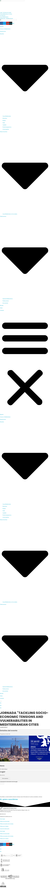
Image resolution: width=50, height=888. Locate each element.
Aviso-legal (2, 818)
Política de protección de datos (6, 823)
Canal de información (4, 828)
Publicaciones (6, 300)
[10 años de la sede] (25, 6)
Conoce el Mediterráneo (5, 28)
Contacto (2, 310)
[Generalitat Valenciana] (25, 860)
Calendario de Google (11, 781)
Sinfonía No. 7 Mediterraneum (6, 18)
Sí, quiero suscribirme (9, 799)
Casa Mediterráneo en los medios (10, 214)
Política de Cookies (4, 826)
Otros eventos (5, 778)
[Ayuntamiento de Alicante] (25, 865)
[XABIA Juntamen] (25, 885)
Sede (4, 122)
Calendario (3, 781)
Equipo (4, 120)
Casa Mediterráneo (7, 116)
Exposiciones (3, 31)
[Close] (2, 783)
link (9, 734)
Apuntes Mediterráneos (8, 298)
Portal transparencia (7, 127)
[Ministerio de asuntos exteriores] (25, 855)
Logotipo (4, 124)
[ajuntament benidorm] (25, 877)
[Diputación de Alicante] (25, 870)
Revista (1, 305)
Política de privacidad (4, 821)
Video (1, 307)
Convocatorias (6, 129)
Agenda (1, 26)
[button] (25, 362)
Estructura (5, 118)
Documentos (5, 303)
